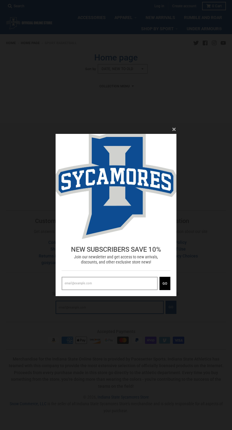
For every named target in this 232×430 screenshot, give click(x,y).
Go (165, 284)
